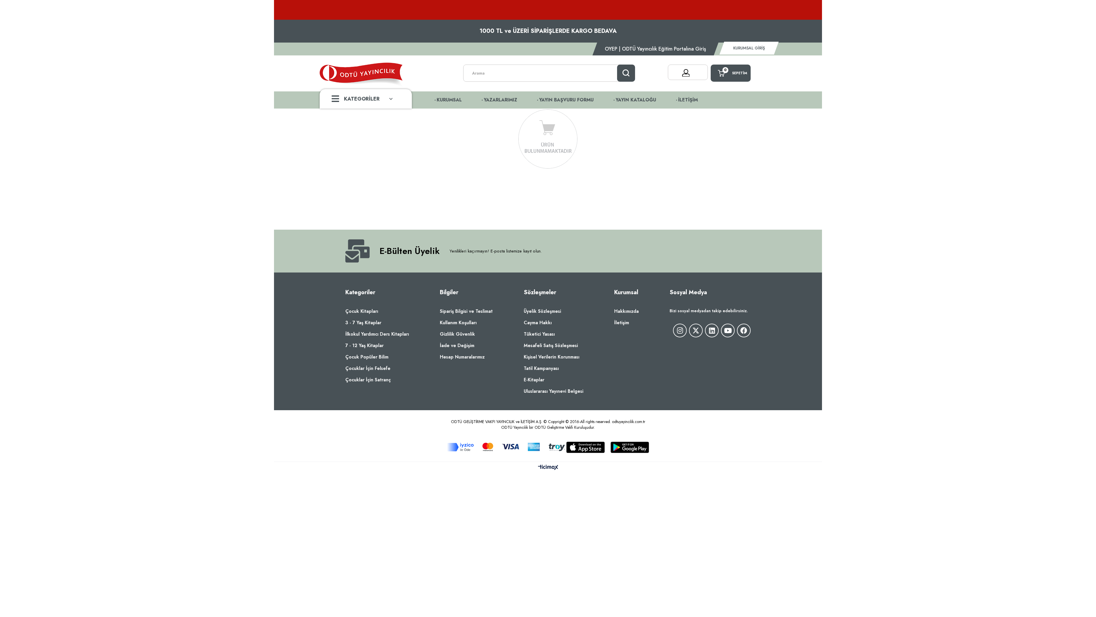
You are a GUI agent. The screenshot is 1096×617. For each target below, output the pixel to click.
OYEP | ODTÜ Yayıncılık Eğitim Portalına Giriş (655, 49)
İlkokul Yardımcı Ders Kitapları (377, 334)
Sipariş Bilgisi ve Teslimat (466, 311)
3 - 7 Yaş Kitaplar (363, 322)
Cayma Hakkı (538, 322)
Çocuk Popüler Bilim (366, 357)
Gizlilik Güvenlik (457, 334)
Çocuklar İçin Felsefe (367, 368)
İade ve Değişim (457, 345)
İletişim (621, 322)
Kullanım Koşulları (458, 322)
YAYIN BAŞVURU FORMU (566, 100)
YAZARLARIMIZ (500, 100)
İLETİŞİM (688, 100)
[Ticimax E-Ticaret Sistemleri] (548, 468)
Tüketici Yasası (539, 334)
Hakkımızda (626, 311)
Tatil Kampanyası (541, 368)
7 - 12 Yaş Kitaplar (364, 345)
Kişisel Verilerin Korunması (551, 357)
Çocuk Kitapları (361, 311)
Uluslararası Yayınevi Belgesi (553, 391)
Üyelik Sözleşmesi (542, 311)
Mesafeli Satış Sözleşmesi (551, 345)
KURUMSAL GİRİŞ (749, 48)
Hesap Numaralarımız (462, 357)
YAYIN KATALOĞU (636, 100)
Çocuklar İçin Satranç (368, 379)
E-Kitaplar (534, 379)
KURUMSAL (449, 100)
